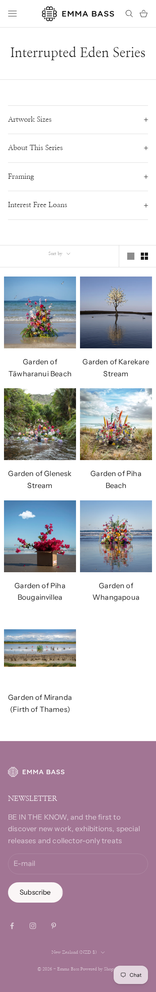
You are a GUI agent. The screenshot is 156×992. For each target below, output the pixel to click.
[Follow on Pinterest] (54, 926)
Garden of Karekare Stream (115, 368)
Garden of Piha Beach (116, 479)
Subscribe (35, 892)
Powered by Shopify (99, 969)
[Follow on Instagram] (33, 926)
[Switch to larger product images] (130, 256)
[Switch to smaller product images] (144, 256)
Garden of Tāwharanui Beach (40, 368)
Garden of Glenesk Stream (40, 479)
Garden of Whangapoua (116, 591)
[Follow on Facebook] (12, 926)
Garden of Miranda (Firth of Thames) (40, 703)
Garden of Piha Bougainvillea (40, 591)
